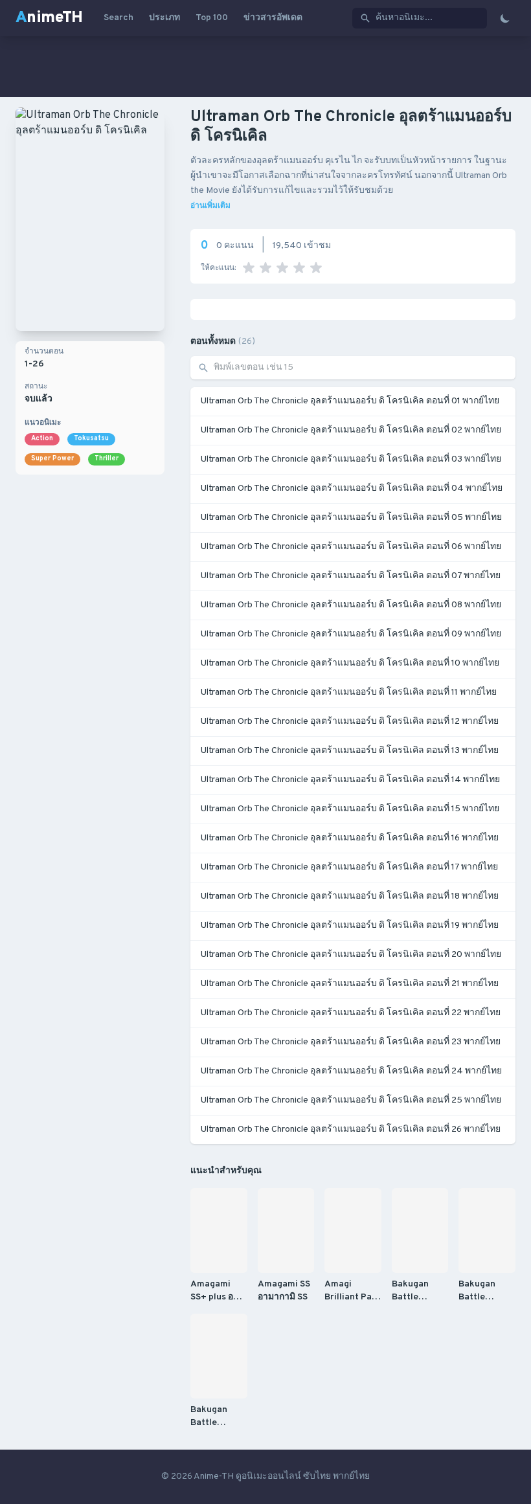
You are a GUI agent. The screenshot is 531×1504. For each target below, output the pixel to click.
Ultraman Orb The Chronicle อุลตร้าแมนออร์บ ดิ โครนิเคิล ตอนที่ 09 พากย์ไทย (351, 634)
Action (42, 438)
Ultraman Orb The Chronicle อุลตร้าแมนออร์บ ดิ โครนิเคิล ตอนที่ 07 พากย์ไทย (351, 575)
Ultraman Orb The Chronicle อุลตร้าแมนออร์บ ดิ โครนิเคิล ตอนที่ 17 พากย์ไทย (349, 867)
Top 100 (212, 17)
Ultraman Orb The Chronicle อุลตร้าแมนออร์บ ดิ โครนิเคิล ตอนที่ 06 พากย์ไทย (351, 546)
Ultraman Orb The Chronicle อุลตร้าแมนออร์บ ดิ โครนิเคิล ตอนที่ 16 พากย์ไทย (350, 838)
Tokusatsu (91, 438)
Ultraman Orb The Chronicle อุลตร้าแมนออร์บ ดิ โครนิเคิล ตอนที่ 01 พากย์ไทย (350, 401)
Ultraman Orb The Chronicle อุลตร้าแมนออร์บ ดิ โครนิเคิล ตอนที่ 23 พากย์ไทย (351, 1042)
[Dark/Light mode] (505, 18)
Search (118, 17)
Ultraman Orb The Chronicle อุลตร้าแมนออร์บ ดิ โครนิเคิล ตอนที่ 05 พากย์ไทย (351, 517)
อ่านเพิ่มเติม (210, 206)
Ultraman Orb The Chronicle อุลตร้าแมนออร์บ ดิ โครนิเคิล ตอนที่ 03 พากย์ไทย (351, 459)
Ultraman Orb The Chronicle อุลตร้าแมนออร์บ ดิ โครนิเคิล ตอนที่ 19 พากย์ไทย (350, 925)
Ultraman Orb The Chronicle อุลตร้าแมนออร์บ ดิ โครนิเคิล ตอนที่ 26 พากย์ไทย (351, 1129)
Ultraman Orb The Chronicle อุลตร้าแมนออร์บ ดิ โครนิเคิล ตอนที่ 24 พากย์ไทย (351, 1071)
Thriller (107, 459)
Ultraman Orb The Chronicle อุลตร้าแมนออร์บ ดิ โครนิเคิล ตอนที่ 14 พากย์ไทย (350, 779)
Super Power (52, 459)
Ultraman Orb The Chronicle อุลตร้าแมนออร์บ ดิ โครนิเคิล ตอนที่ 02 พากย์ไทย (351, 430)
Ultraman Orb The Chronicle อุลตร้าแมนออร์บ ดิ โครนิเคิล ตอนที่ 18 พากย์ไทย (350, 896)
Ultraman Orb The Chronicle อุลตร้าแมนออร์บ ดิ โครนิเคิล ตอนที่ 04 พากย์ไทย (352, 488)
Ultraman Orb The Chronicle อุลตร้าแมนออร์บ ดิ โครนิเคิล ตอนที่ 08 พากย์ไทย (351, 605)
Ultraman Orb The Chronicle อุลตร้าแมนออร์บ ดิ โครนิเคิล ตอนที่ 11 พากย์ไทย (349, 692)
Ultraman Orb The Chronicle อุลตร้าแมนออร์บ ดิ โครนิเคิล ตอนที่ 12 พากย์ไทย (350, 721)
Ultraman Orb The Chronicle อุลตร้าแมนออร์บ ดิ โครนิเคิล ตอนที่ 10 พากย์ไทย (350, 663)
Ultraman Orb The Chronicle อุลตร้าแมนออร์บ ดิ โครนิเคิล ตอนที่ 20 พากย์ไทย (351, 954)
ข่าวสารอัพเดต (272, 17)
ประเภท (164, 17)
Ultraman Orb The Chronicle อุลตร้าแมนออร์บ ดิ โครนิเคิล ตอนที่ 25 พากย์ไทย (351, 1100)
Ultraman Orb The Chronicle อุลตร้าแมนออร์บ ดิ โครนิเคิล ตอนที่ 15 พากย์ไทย (350, 808)
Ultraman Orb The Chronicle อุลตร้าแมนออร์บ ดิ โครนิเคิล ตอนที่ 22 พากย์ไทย (351, 1012)
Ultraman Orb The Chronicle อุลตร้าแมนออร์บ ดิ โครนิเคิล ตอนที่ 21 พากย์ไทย (350, 983)
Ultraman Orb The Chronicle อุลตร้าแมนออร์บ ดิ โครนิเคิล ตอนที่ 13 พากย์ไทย (350, 750)
